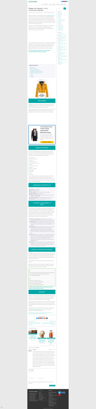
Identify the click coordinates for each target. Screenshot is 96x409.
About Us (40, 394)
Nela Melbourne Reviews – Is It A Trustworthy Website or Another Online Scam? (62, 44)
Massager (59, 21)
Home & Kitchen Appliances (61, 19)
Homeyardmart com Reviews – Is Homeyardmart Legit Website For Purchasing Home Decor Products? (33, 337)
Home (40, 392)
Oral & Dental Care (60, 22)
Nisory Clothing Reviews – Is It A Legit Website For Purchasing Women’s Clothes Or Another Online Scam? (62, 37)
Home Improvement (60, 20)
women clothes (45, 313)
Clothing (59, 15)
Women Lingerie (60, 30)
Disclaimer (41, 399)
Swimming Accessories (60, 26)
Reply (54, 349)
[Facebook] (62, 393)
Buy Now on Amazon (47, 142)
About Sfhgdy (32, 67)
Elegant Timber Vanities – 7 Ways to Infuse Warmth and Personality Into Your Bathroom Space (62, 50)
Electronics (59, 16)
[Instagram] (64, 393)
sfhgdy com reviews (36, 309)
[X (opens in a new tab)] (61, 1)
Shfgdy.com (30, 104)
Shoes (58, 23)
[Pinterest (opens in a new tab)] (64, 1)
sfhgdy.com (29, 313)
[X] (59, 393)
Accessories (59, 12)
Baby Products (59, 13)
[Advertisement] (41, 36)
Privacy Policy (41, 397)
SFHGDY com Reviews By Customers (36, 72)
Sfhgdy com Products (33, 68)
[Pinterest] (59, 395)
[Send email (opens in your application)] (67, 1)
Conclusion (32, 76)
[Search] (64, 8)
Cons (32, 75)
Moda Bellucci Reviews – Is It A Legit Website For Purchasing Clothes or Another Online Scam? (62, 40)
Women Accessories (60, 28)
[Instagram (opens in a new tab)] (65, 1)
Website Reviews (60, 27)
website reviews (36, 313)
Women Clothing (60, 29)
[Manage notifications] (1, 407)
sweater (33, 313)
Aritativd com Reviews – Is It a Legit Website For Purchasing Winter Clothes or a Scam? (62, 60)
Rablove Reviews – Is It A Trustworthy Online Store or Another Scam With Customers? (42, 340)
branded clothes (50, 15)
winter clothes (41, 313)
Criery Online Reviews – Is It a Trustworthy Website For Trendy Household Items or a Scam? (51, 341)
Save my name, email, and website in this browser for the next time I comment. (41, 382)
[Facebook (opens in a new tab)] (62, 1)
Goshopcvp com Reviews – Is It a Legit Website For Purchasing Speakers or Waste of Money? (62, 56)
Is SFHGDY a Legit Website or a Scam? (36, 71)
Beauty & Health (60, 14)
